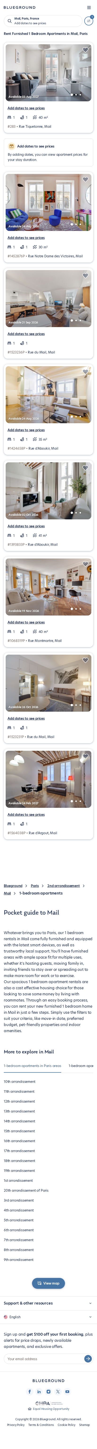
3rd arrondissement (19, 1200)
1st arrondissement (18, 1180)
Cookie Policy (66, 1425)
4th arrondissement (19, 1210)
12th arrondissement (19, 1101)
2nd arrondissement (63, 885)
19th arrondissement (19, 1170)
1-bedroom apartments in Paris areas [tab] (32, 1065)
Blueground (13, 885)
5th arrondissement (18, 1220)
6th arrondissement (19, 1230)
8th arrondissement (19, 1250)
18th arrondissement (19, 1160)
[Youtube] (67, 1392)
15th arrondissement (19, 1131)
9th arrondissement (18, 1259)
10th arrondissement (19, 1081)
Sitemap (84, 1425)
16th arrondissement (19, 1141)
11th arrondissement (19, 1091)
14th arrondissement (19, 1121)
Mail (7, 893)
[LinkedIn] (39, 1392)
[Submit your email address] (88, 1359)
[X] (58, 1392)
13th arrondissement (19, 1111)
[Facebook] (29, 1392)
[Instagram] (48, 1392)
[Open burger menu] (89, 7)
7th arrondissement (18, 1240)
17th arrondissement (19, 1151)
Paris (35, 885)
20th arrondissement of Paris (26, 1190)
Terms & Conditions (41, 1425)
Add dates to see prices (26, 108)
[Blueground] (48, 1380)
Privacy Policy (15, 1425)
